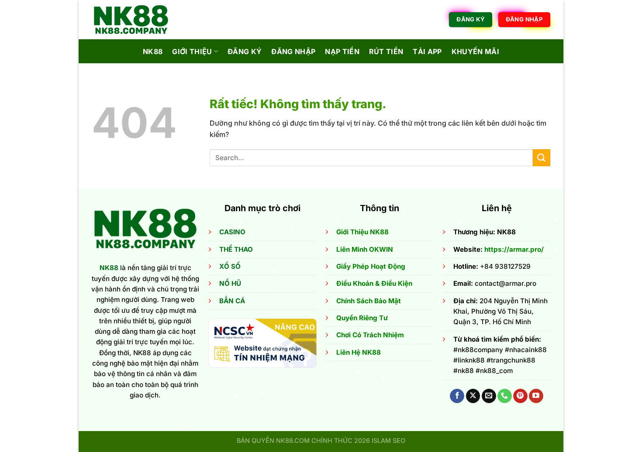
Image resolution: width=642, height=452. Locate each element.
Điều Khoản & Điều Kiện (374, 283)
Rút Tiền (386, 51)
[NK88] (135, 19)
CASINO (232, 232)
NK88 (152, 51)
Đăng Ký (245, 51)
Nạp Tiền (342, 51)
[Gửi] (541, 157)
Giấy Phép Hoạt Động (370, 266)
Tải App (427, 51)
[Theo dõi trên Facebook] (457, 396)
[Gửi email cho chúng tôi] (489, 396)
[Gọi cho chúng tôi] (504, 396)
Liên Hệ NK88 (358, 352)
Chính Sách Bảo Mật (368, 301)
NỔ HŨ (230, 283)
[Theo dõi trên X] (473, 396)
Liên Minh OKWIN (364, 249)
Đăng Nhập (293, 51)
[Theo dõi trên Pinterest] (520, 396)
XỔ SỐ (230, 266)
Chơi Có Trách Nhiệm (370, 335)
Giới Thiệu (192, 51)
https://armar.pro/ (514, 249)
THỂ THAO (236, 249)
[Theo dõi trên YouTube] (536, 396)
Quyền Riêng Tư (362, 318)
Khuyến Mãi (475, 51)
